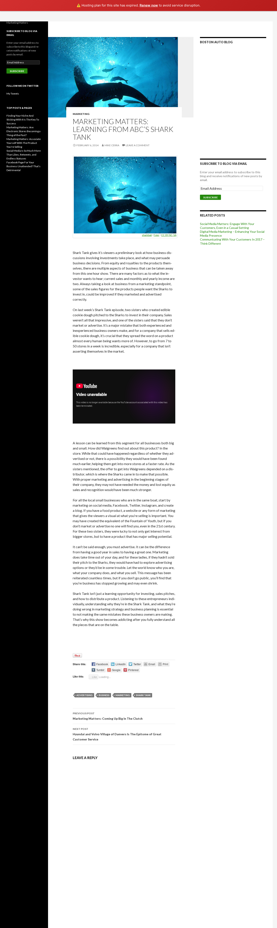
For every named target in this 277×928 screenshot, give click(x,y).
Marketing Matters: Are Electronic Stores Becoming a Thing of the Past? (23, 131)
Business (104, 695)
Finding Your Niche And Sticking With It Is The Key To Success (22, 119)
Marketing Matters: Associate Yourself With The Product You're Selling (23, 142)
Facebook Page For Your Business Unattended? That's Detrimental (23, 166)
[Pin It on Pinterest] (77, 655)
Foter (156, 235)
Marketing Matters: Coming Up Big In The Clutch (108, 716)
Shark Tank (143, 695)
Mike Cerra (112, 145)
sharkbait (147, 235)
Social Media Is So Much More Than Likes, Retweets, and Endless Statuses (23, 154)
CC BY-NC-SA (168, 235)
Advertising (84, 695)
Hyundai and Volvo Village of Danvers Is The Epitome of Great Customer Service (117, 734)
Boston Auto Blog (216, 42)
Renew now (149, 5)
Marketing (81, 114)
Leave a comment (138, 145)
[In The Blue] (125, 195)
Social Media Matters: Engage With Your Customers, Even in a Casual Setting (227, 226)
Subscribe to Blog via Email (223, 163)
